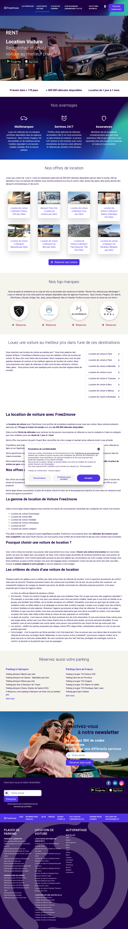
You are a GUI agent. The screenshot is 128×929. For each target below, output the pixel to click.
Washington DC (71, 842)
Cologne (68, 857)
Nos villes (70, 835)
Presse (51, 817)
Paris (67, 837)
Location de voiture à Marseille (102, 366)
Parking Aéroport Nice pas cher (14, 863)
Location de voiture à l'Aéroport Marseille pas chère (19, 244)
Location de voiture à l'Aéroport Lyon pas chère (79, 211)
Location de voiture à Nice (100, 384)
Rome (68, 847)
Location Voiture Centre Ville (48, 895)
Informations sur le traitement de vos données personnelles (23, 805)
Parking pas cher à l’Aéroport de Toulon (23, 684)
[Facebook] (108, 783)
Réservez (20, 324)
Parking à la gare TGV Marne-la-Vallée (82, 684)
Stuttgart (68, 870)
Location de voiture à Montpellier (45, 917)
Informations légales (32, 818)
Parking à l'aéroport (17, 669)
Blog (44, 817)
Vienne (68, 852)
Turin (67, 850)
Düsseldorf (69, 860)
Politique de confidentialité (76, 818)
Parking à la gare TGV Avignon (79, 681)
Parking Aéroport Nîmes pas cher (20, 681)
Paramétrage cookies (96, 818)
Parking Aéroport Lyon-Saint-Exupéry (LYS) (17, 866)
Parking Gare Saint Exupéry (13, 895)
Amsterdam (70, 872)
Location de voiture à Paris (100, 354)
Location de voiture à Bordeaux (102, 397)
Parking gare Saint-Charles (77, 691)
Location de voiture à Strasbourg (45, 920)
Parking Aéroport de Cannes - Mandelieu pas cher (27, 677)
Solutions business (93, 7)
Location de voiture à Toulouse (102, 378)
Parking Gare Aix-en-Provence (79, 677)
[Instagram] (121, 783)
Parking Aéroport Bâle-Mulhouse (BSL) (16, 871)
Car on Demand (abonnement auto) (73, 7)
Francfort (69, 862)
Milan (68, 845)
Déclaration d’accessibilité (112, 818)
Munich (68, 867)
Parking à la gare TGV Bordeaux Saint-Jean (84, 688)
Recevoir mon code (79, 762)
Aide (21, 817)
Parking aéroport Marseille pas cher (15, 868)
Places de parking (55, 7)
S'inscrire (11, 799)
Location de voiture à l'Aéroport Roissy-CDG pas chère (19, 211)
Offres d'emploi (61, 818)
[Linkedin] (115, 783)
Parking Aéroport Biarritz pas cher (20, 674)
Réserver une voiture (65, 262)
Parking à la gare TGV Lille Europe (15, 897)
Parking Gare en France (79, 669)
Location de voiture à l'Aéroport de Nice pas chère (49, 244)
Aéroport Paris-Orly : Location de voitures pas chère (49, 211)
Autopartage (28, 6)
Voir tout (10, 698)
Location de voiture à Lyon (100, 372)
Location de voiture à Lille (43, 915)
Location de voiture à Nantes (101, 391)
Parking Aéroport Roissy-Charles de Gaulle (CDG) (27, 688)
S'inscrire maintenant (116, 8)
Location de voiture (41, 7)
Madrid (68, 840)
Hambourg (69, 865)
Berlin (68, 855)
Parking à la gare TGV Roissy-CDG (81, 674)
